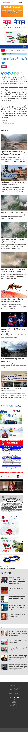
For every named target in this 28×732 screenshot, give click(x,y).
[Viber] (17, 72)
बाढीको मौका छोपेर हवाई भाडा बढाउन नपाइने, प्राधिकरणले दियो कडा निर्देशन (13, 183)
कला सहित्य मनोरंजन (14, 706)
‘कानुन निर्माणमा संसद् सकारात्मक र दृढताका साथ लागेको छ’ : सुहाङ (17, 598)
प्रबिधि (14, 708)
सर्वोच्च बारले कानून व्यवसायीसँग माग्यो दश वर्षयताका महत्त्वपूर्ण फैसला (12, 390)
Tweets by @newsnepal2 (7, 568)
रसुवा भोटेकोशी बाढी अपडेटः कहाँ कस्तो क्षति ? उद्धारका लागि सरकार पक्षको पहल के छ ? (13, 271)
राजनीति (14, 700)
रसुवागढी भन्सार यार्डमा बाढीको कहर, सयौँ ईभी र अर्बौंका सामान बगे (13, 153)
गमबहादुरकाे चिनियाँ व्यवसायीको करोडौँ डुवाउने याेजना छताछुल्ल (18, 649)
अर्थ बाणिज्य (14, 703)
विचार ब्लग (14, 710)
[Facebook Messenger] (11, 72)
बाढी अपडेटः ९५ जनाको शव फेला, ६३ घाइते (12, 212)
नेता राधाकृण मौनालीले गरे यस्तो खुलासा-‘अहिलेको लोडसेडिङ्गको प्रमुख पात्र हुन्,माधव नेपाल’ (18, 633)
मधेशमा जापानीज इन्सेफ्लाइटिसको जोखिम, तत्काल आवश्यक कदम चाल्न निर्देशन (12, 300)
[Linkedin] (8, 72)
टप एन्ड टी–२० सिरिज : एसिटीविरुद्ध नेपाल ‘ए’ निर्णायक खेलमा (13, 330)
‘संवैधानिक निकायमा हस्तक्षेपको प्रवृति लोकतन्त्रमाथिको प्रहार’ (17, 615)
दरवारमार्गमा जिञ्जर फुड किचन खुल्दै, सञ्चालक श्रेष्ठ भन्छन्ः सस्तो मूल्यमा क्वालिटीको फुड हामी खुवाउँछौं (18, 667)
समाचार (4, 66)
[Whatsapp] (14, 72)
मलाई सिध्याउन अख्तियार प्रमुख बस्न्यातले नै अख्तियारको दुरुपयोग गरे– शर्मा (18, 658)
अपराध (14, 707)
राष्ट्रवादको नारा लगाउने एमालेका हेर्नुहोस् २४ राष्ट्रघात (18, 641)
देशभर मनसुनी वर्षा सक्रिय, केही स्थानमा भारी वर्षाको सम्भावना (12, 360)
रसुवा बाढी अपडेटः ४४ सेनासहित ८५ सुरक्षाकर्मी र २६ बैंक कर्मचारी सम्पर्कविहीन (13, 241)
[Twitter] (5, 72)
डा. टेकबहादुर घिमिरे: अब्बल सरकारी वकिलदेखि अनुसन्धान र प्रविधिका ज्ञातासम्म (17, 607)
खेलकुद (14, 704)
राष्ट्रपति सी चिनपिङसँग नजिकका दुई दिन (17, 589)
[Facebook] (2, 72)
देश (14, 701)
